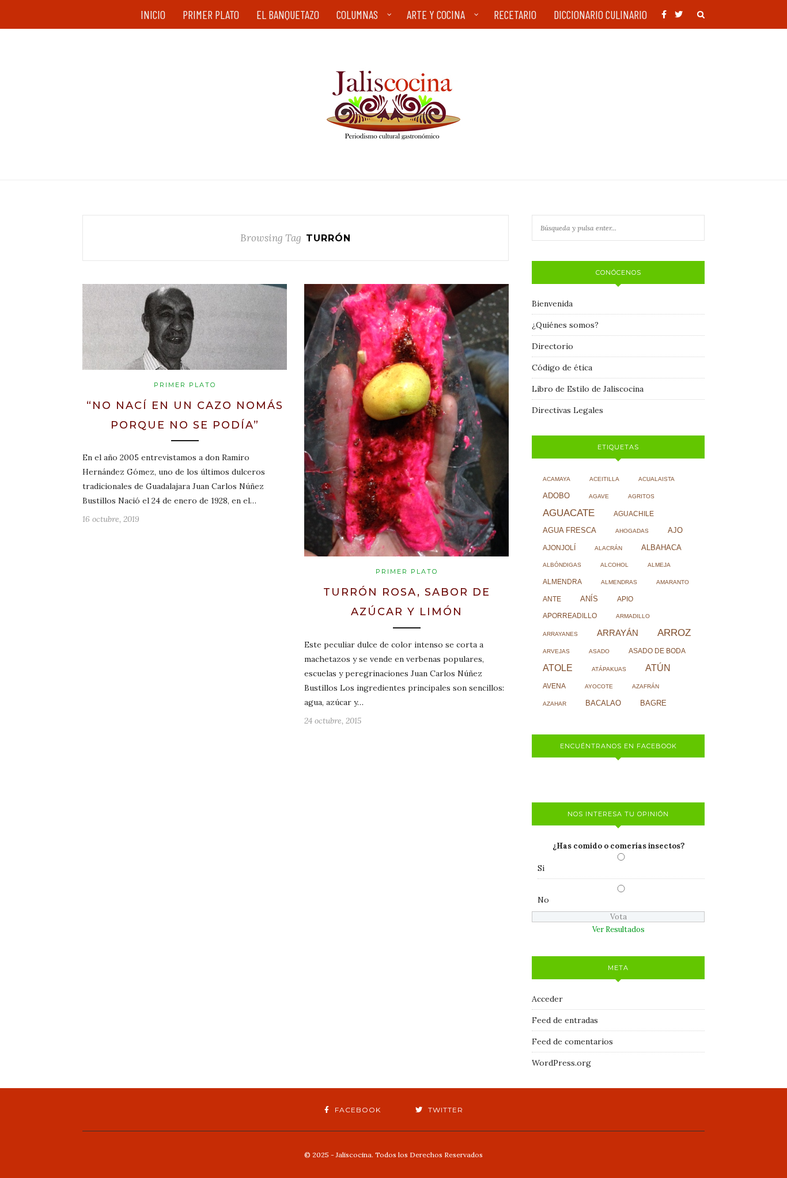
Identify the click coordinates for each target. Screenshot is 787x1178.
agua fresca (569, 530)
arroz (674, 632)
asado (599, 651)
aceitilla (604, 479)
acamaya (556, 479)
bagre (653, 703)
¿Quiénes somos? (565, 325)
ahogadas (632, 531)
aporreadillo (570, 615)
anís (589, 599)
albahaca (661, 547)
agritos (641, 496)
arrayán (617, 633)
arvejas (556, 651)
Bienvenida (552, 303)
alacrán (608, 548)
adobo (556, 496)
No (543, 900)
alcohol (614, 565)
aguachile (634, 513)
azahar (554, 703)
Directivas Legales (567, 410)
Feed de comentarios (572, 1041)
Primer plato (185, 385)
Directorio (552, 346)
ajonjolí (559, 547)
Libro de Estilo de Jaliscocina (588, 389)
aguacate (569, 512)
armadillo (633, 616)
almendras (619, 582)
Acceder (547, 999)
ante (552, 599)
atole (558, 668)
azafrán (645, 686)
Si (541, 868)
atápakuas (609, 669)
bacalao (603, 703)
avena (554, 686)
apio (625, 599)
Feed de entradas (565, 1020)
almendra (562, 581)
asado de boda (657, 650)
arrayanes (560, 634)
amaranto (672, 582)
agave (599, 496)
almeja (659, 565)
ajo (675, 530)
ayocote (599, 686)
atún (658, 668)
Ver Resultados (618, 929)
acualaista (656, 479)
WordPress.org (561, 1063)
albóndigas (562, 565)
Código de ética (562, 367)
